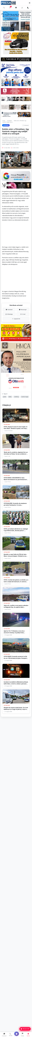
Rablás (10, 396)
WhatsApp (10, 314)
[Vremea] (22, 7)
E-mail (23, 314)
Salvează (26, 125)
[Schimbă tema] (28, 7)
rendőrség (16, 396)
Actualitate (9, 120)
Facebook (10, 309)
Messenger (24, 309)
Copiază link (17, 318)
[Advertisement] (16, 234)
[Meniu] (29, 2)
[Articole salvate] (16, 7)
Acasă (3, 120)
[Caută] (3, 7)
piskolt (4, 396)
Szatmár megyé (24, 396)
